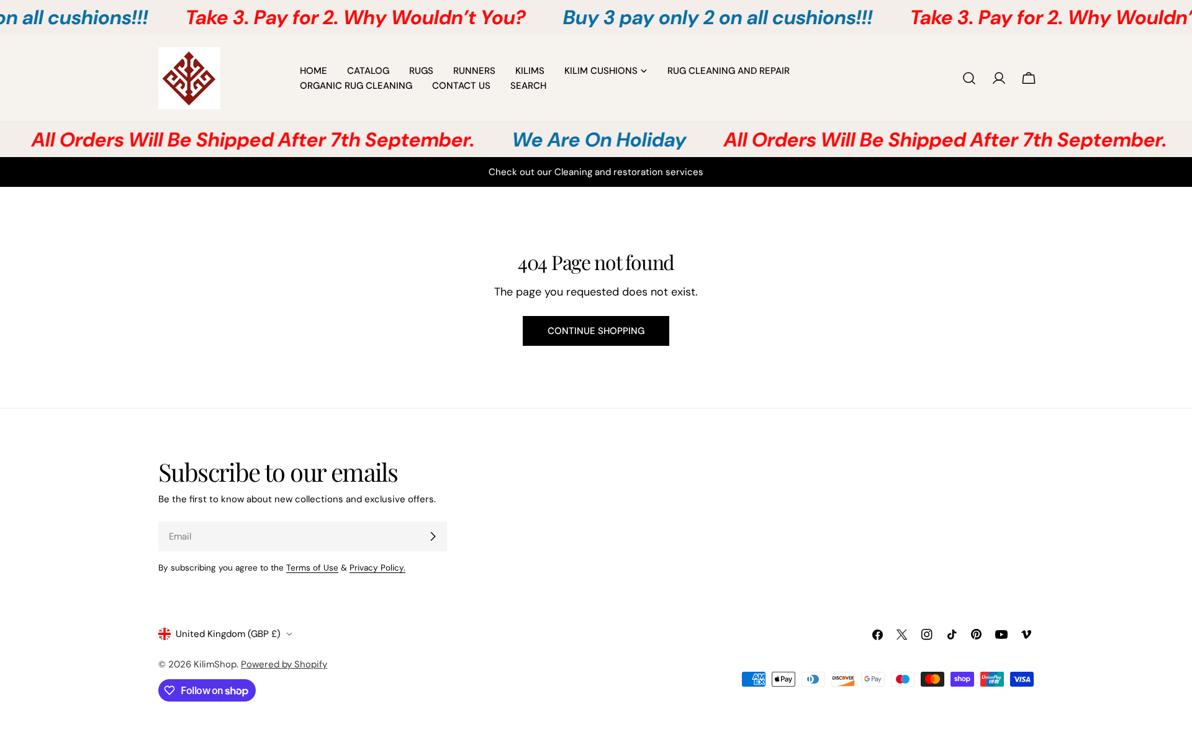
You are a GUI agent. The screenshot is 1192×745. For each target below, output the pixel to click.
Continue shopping (596, 331)
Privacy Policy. (377, 567)
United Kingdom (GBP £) (228, 634)
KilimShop (215, 664)
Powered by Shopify (284, 664)
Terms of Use (312, 567)
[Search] (969, 78)
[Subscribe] (433, 536)
